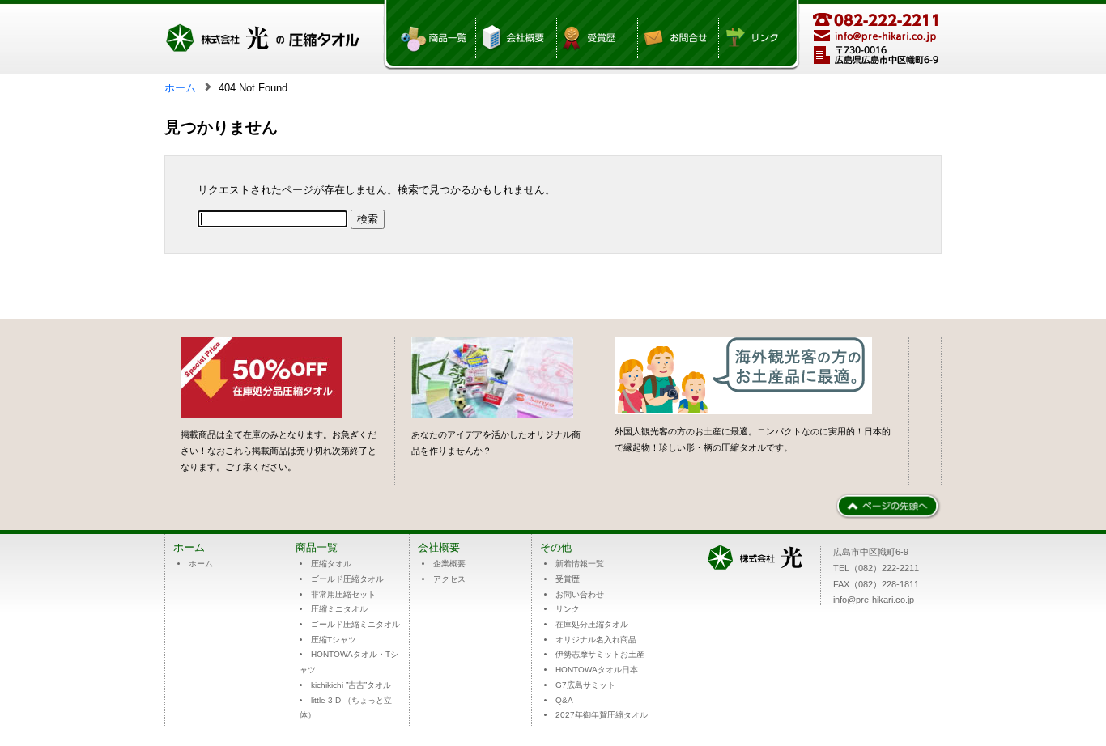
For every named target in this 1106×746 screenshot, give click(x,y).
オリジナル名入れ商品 (595, 639)
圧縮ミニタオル (339, 608)
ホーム (180, 88)
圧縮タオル (331, 563)
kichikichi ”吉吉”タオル (351, 684)
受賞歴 (567, 578)
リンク (567, 608)
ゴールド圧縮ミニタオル (355, 624)
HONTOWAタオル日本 (596, 669)
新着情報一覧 (579, 563)
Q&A (564, 700)
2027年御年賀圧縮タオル (601, 714)
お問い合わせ (579, 594)
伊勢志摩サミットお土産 (599, 654)
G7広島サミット (585, 684)
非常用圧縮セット (343, 594)
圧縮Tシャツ (333, 639)
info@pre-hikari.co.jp (873, 599)
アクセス (449, 578)
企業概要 (449, 563)
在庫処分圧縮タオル (591, 624)
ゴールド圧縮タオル (347, 578)
